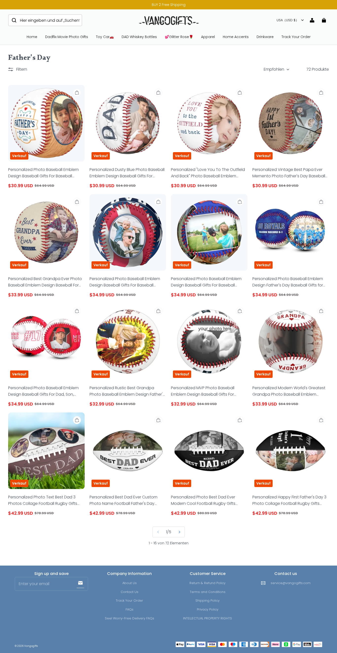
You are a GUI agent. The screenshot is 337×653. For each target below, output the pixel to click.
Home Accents (236, 36)
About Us (129, 583)
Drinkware (265, 36)
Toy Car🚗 (105, 36)
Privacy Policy (207, 609)
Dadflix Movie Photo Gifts (66, 36)
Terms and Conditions (207, 592)
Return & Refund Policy (207, 583)
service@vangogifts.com (291, 583)
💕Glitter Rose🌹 (179, 36)
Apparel (208, 36)
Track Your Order (296, 36)
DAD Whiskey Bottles (139, 36)
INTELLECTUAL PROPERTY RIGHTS (207, 618)
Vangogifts (31, 646)
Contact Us (129, 592)
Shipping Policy (207, 600)
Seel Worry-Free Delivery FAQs (129, 618)
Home (32, 36)
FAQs (129, 609)
